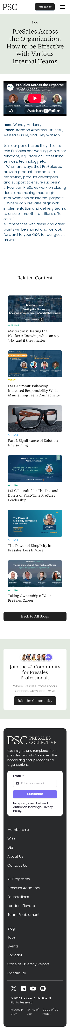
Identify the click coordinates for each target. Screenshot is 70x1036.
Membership (18, 829)
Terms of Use (33, 1012)
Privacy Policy (16, 1012)
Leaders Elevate (21, 905)
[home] (15, 7)
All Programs (18, 879)
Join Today (45, 7)
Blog (35, 22)
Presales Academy (23, 887)
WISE (11, 838)
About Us (15, 856)
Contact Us (17, 865)
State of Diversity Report (28, 964)
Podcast (14, 955)
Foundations (18, 896)
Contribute (16, 973)
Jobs (11, 937)
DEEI (10, 847)
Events (12, 946)
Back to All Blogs (35, 616)
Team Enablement (23, 914)
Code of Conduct (50, 1012)
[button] (62, 7)
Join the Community (35, 700)
